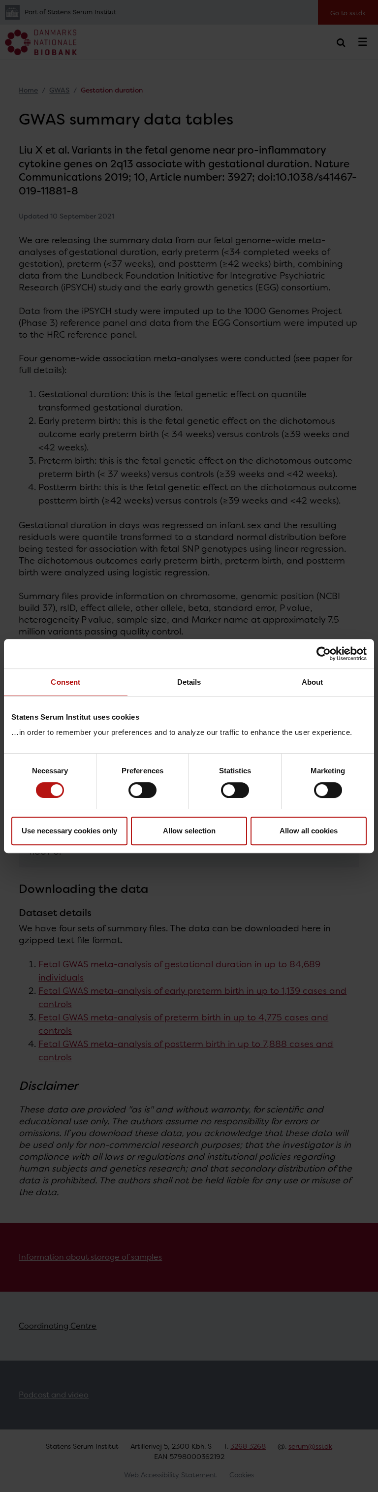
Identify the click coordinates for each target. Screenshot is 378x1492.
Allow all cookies (309, 830)
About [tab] (312, 682)
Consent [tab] (65, 682)
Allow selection (189, 830)
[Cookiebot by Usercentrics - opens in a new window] (324, 653)
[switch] (142, 790)
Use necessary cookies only (69, 830)
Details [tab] (189, 682)
